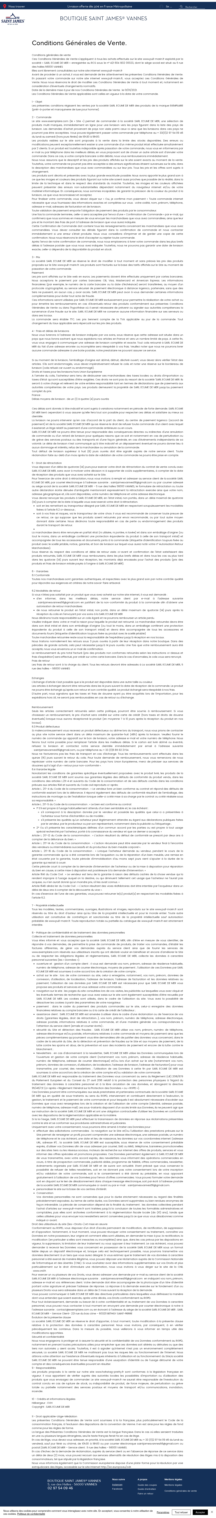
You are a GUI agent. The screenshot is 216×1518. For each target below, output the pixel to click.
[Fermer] (212, 1512)
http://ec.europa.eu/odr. (116, 1467)
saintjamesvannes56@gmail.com (131, 482)
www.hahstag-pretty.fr (110, 1372)
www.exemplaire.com (55, 121)
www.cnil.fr (39, 1270)
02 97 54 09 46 (60, 1488)
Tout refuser (181, 1512)
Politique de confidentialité (31, 1513)
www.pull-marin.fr (153, 59)
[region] (27, 19)
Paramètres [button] (163, 1512)
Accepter (200, 1512)
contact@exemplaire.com (73, 1309)
